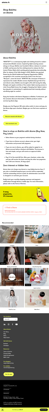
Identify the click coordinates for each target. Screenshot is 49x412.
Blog (5, 333)
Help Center (7, 337)
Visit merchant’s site (11, 123)
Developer (6, 345)
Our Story (6, 331)
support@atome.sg (8, 363)
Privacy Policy (7, 353)
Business (6, 343)
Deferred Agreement (9, 355)
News (5, 335)
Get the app (8, 374)
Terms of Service (8, 351)
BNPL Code (6, 357)
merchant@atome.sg (9, 367)
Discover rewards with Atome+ (13, 116)
